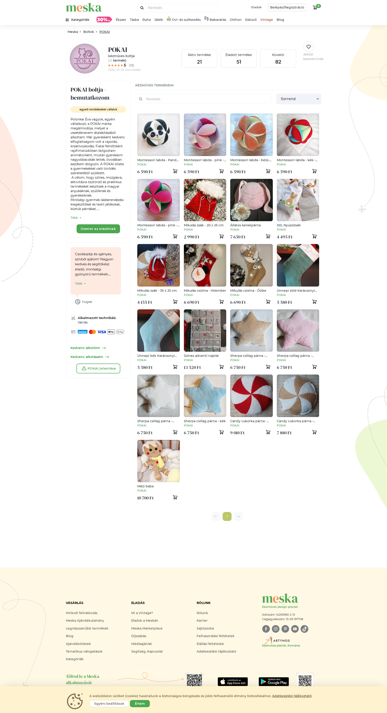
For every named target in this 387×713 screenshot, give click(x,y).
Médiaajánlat (141, 644)
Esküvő (251, 20)
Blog (280, 20)
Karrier (202, 621)
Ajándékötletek (78, 644)
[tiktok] (304, 629)
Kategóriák (75, 659)
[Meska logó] (84, 7)
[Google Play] (233, 681)
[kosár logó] (315, 7)
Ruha (146, 20)
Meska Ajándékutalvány (85, 621)
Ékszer (121, 20)
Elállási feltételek (210, 644)
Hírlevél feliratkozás (81, 613)
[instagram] (276, 629)
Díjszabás (138, 636)
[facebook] (266, 629)
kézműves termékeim (154, 85)
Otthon (236, 20)
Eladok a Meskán (144, 621)
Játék (158, 20)
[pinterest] (285, 629)
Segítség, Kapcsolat (147, 651)
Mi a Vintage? (142, 613)
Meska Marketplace (147, 628)
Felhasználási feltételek (215, 636)
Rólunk (202, 613)
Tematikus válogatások (84, 651)
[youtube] (295, 629)
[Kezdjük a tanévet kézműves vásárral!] (104, 19)
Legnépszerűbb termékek (87, 628)
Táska (134, 20)
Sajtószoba (205, 628)
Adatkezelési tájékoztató (216, 651)
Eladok (256, 7)
